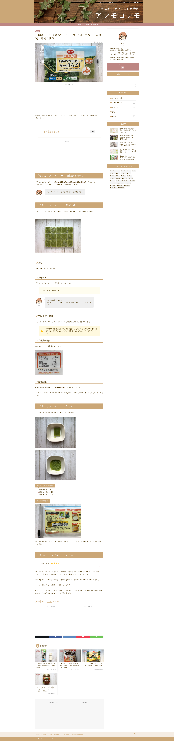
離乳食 (37, 31)
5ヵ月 (38, 601)
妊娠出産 (123, 107)
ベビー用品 (125, 180)
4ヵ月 (113, 173)
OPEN (92, 131)
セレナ (118, 180)
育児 (123, 112)
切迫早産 (113, 183)
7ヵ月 (129, 173)
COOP (49, 601)
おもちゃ (125, 178)
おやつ (131, 178)
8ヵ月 (113, 175)
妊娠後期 (120, 185)
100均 (113, 178)
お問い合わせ (126, 3)
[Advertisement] (69, 98)
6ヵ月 (44, 601)
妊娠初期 (113, 185)
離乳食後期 (121, 187)
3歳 (134, 170)
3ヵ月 (129, 170)
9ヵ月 (118, 175)
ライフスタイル (123, 103)
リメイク (133, 180)
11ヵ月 (130, 175)
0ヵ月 (113, 170)
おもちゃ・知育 (123, 98)
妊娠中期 (129, 183)
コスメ (113, 180)
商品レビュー (121, 183)
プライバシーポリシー (42, 738)
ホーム (102, 3)
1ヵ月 (118, 170)
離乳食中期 (127, 185)
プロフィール (113, 3)
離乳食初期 (56, 601)
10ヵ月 (124, 175)
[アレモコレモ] (88, 22)
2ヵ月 (124, 170)
